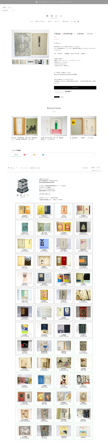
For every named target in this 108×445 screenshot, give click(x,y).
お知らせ (50, 21)
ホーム (31, 21)
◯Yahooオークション (44, 197)
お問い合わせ (66, 21)
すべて (16, 154)
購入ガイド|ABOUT (40, 21)
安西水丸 (83, 437)
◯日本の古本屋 (54, 197)
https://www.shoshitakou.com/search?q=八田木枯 (65, 74)
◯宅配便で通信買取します (45, 199)
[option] (30, 44)
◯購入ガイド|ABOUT (58, 199)
